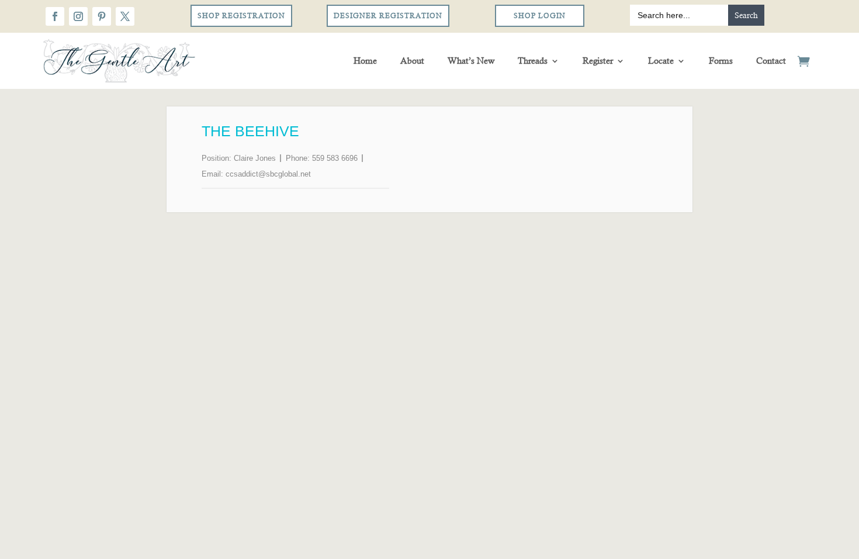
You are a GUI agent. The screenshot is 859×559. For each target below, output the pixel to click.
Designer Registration (388, 16)
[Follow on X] (125, 16)
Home (365, 60)
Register (598, 60)
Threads (533, 60)
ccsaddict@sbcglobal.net (268, 174)
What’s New (471, 60)
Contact (771, 60)
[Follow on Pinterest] (101, 16)
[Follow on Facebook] (55, 16)
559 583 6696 (335, 158)
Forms (721, 60)
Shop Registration (241, 16)
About (412, 60)
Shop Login (540, 16)
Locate (661, 60)
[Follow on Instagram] (78, 16)
